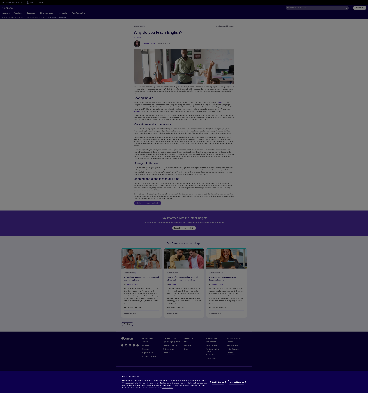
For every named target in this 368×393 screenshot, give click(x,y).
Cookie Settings (218, 382)
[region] (184, 382)
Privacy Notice (167, 388)
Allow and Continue (237, 382)
